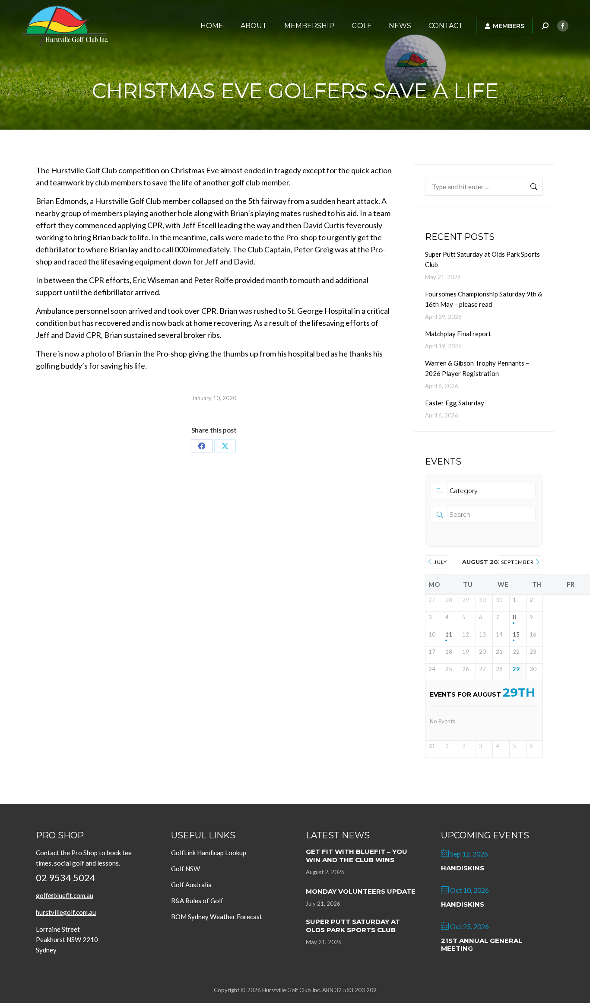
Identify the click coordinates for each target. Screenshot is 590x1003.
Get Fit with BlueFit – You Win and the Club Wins (356, 855)
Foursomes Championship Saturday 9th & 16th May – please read (483, 299)
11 (448, 634)
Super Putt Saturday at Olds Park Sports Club (482, 259)
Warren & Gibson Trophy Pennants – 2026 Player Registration (477, 368)
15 (516, 634)
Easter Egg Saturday (454, 403)
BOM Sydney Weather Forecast (216, 916)
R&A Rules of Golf (197, 900)
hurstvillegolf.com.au (66, 912)
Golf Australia (191, 884)
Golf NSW (185, 868)
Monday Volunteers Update (361, 891)
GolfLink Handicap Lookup (208, 853)
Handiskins (462, 868)
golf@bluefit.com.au (64, 895)
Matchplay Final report (458, 334)
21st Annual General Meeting (481, 944)
